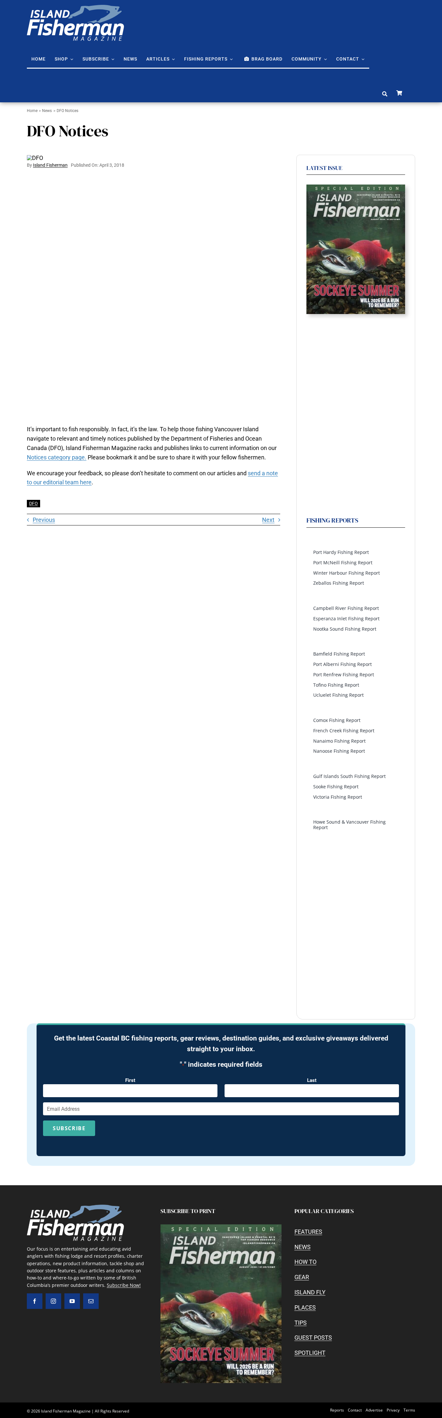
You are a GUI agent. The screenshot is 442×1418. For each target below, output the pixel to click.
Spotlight (310, 1352)
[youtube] (72, 1301)
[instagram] (53, 1301)
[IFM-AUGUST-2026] (355, 187)
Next (268, 519)
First (130, 1080)
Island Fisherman (50, 165)
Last (311, 1080)
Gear (301, 1277)
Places (305, 1307)
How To (305, 1261)
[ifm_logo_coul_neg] (75, 7)
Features (308, 1231)
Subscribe (69, 1128)
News (302, 1247)
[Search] (385, 94)
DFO (33, 503)
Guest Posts (313, 1337)
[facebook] (34, 1301)
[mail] (91, 1301)
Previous (44, 519)
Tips (300, 1322)
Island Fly (310, 1292)
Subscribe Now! (124, 1285)
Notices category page (56, 457)
